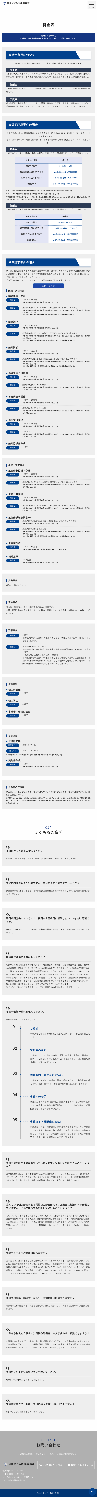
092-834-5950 (53, 1465)
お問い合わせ (48, 286)
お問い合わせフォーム (82, 1465)
